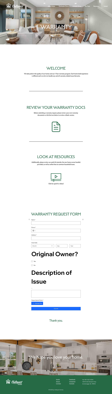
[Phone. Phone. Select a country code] (34, 231)
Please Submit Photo (37, 300)
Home (58, 379)
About (58, 381)
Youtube (71, 383)
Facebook (72, 379)
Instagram (72, 381)
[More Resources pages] (99, 6)
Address (34, 235)
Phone (33, 227)
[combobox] (42, 246)
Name (33, 220)
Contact (58, 383)
